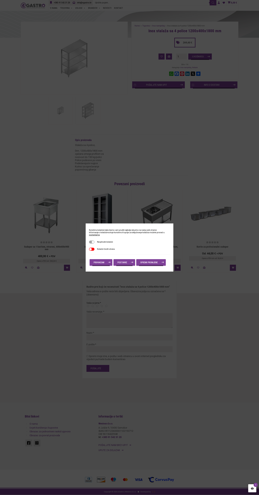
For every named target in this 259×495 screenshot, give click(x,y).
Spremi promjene (149, 262)
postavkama (94, 235)
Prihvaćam (99, 262)
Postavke (122, 262)
